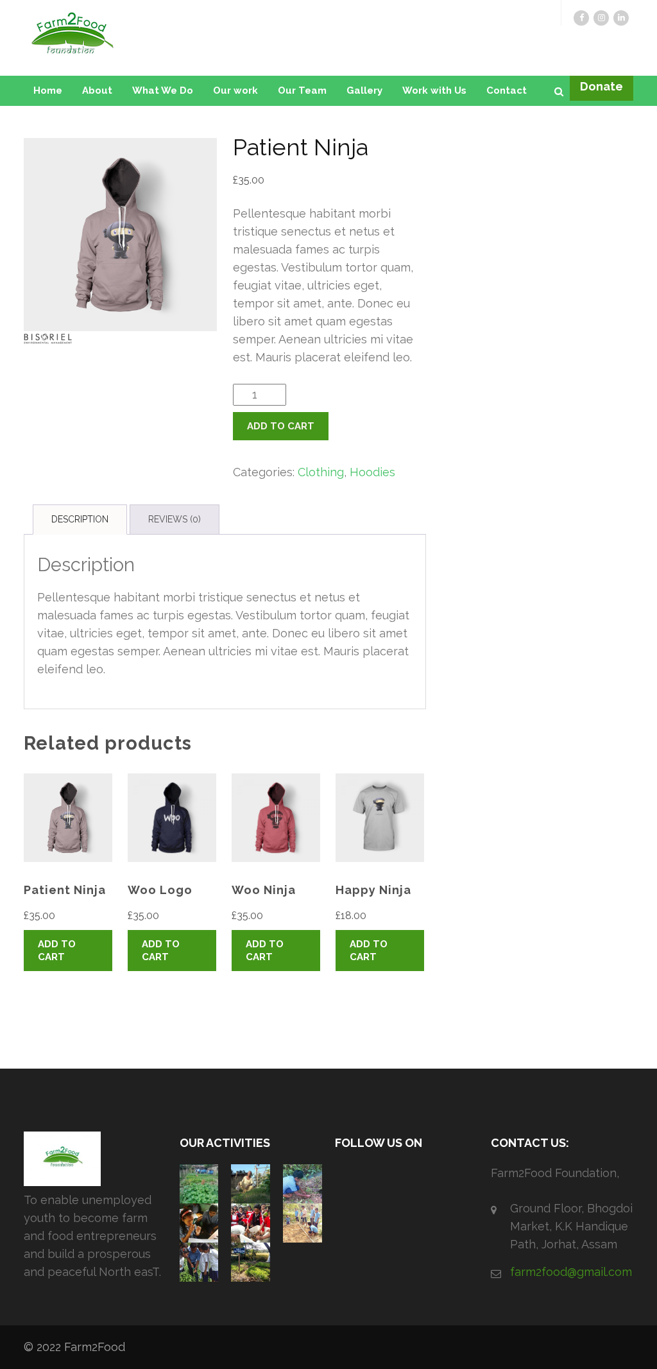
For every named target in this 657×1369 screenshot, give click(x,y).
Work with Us (434, 90)
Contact (506, 90)
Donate (601, 86)
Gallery (364, 90)
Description (79, 519)
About (97, 90)
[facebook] (581, 18)
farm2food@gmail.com (571, 1272)
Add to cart (280, 426)
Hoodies (372, 472)
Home (47, 90)
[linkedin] (621, 18)
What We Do (162, 90)
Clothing (321, 472)
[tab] (80, 519)
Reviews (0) (174, 519)
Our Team (302, 90)
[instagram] (601, 18)
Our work (235, 90)
